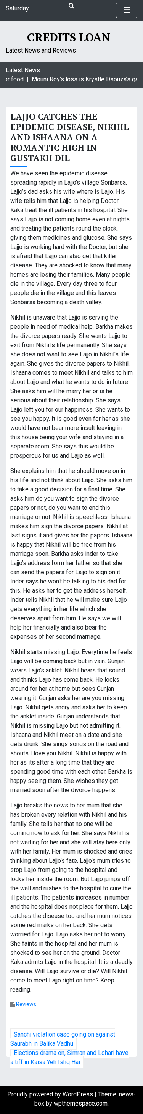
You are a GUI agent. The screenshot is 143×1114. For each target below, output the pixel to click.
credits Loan (68, 37)
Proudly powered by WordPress (51, 1094)
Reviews (26, 1004)
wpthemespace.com (81, 1103)
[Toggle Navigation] (126, 10)
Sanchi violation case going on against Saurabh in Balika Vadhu (62, 1039)
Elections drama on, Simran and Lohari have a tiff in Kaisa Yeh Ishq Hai (69, 1057)
